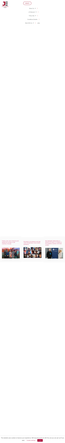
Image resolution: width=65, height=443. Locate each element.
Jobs (38, 23)
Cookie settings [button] (31, 440)
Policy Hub (31, 15)
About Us (31, 8)
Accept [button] (40, 440)
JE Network (31, 12)
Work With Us (28, 23)
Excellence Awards (32, 19)
